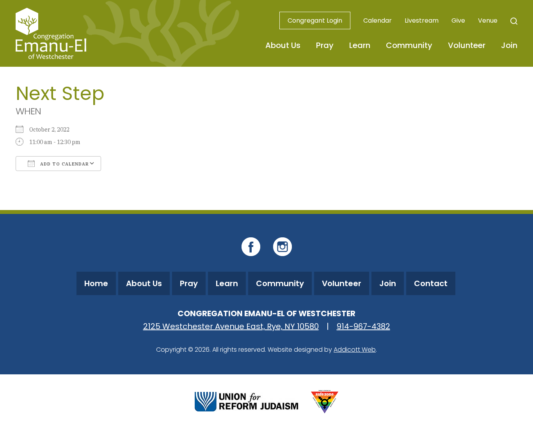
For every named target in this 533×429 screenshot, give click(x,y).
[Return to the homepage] (51, 33)
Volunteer (466, 45)
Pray (325, 45)
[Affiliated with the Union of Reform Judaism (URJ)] (246, 400)
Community (409, 45)
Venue (487, 20)
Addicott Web (355, 349)
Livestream (422, 20)
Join (509, 45)
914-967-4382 (363, 326)
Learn (359, 45)
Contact (431, 283)
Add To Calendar (64, 164)
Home (96, 283)
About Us (282, 45)
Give (458, 20)
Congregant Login (315, 20)
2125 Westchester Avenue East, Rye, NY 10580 (231, 326)
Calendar (377, 20)
